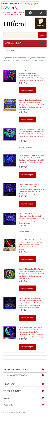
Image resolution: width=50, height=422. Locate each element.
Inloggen (41, 13)
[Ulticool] (14, 24)
